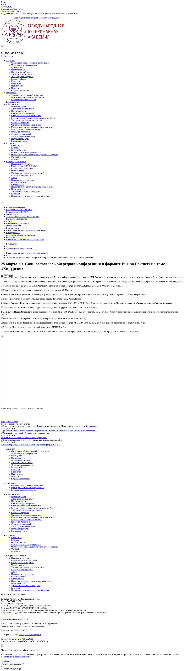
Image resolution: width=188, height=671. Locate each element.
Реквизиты (16, 83)
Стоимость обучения (20, 122)
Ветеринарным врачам (16, 161)
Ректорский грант (19, 141)
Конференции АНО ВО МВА (24, 166)
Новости (15, 88)
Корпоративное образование (23, 99)
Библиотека (16, 159)
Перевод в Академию (20, 132)
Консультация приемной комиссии (26, 129)
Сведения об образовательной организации (30, 63)
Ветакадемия (11, 244)
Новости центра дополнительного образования (32, 187)
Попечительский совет (21, 72)
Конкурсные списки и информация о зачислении (32, 127)
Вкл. (15, 9)
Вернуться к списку (9, 421)
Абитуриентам (12, 104)
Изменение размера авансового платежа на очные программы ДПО (30, 444)
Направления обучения (21, 164)
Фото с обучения (18, 182)
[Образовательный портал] (7, 18)
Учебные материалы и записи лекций (27, 173)
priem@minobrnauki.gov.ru (30, 634)
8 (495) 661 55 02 (12, 53)
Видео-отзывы (17, 184)
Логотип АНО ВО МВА (21, 74)
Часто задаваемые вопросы (23, 136)
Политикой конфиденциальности (15, 657)
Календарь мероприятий (22, 175)
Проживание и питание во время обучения (30, 196)
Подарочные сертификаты (22, 180)
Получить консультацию (11, 664)
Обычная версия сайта (11, 11)
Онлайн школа (17, 171)
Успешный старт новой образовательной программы (24, 438)
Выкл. (20, 9)
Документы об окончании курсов (25, 191)
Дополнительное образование (19, 248)
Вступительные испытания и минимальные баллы (33, 118)
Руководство (16, 67)
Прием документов (19, 111)
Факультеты (11, 93)
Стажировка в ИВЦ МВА (22, 168)
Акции (14, 178)
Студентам (10, 143)
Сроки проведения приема (23, 113)
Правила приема (18, 106)
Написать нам (7, 56)
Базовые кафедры (18, 79)
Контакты (15, 81)
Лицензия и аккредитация (22, 109)
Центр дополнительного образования (27, 97)
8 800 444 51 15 (20, 630)
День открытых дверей (21, 134)
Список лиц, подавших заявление (26, 125)
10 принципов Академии (22, 77)
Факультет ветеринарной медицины (27, 95)
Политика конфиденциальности (15, 619)
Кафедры (15, 148)
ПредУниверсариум (20, 139)
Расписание (16, 145)
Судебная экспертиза (20, 90)
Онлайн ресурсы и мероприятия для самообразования (34, 155)
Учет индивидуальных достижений (26, 120)
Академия (10, 60)
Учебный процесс (19, 157)
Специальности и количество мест (26, 116)
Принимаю (6, 661)
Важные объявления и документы (26, 152)
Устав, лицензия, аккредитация (24, 65)
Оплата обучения (18, 150)
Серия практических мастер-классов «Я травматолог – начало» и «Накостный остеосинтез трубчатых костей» (49, 431)
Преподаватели (18, 70)
